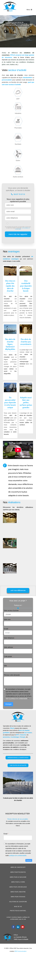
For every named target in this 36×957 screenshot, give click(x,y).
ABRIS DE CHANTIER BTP (18, 867)
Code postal (8, 656)
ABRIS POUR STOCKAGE (18, 896)
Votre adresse (8, 647)
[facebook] (13, 927)
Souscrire (28, 860)
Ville (5, 666)
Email (5, 834)
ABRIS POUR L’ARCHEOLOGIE (18, 887)
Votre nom (7, 619)
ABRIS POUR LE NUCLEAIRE (18, 877)
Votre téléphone (9, 638)
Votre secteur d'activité (11, 610)
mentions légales (17, 917)
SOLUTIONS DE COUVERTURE (18, 901)
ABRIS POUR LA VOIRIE (18, 882)
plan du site (22, 919)
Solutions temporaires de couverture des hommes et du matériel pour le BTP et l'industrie (17, 23)
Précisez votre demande (12, 675)
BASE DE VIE (18, 906)
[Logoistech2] (10, 2)
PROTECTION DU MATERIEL (18, 910)
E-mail (6, 629)
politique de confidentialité (17, 855)
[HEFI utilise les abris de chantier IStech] (18, 783)
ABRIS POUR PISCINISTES (18, 872)
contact (8, 917)
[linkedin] (18, 927)
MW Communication (20, 951)
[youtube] (22, 927)
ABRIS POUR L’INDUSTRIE (18, 892)
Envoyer (8, 704)
